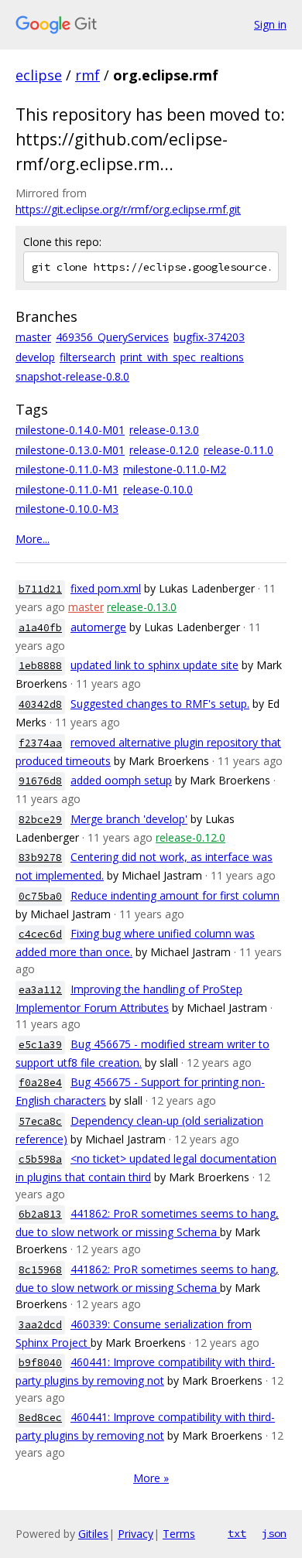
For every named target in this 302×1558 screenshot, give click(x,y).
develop (35, 357)
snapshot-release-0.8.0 (72, 376)
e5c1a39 (40, 1044)
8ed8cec (40, 1417)
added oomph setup (121, 780)
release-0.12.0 (164, 449)
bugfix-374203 (209, 337)
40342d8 (40, 704)
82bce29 (40, 819)
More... (32, 538)
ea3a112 (40, 989)
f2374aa (40, 743)
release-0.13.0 (164, 429)
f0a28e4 (40, 1082)
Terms (179, 1533)
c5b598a (40, 1159)
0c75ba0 (40, 896)
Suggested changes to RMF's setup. (159, 703)
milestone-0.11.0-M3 (66, 469)
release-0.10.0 (158, 489)
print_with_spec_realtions (182, 357)
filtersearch (87, 357)
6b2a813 (40, 1214)
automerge (98, 627)
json (274, 1533)
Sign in (270, 24)
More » (151, 1478)
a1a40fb (40, 627)
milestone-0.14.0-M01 (70, 429)
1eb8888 (40, 665)
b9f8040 (40, 1362)
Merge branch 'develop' (128, 818)
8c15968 (40, 1269)
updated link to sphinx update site (154, 665)
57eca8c (40, 1121)
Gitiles (93, 1533)
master (33, 337)
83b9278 (40, 857)
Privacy (135, 1533)
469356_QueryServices (112, 337)
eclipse (38, 75)
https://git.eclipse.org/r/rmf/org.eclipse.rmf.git (128, 209)
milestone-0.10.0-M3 (66, 508)
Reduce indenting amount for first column (175, 895)
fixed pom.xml (105, 588)
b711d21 (40, 589)
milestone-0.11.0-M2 (174, 469)
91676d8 (40, 781)
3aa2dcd (40, 1324)
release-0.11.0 (238, 449)
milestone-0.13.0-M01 (70, 449)
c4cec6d (40, 934)
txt (237, 1533)
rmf (87, 75)
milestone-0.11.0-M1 (66, 489)
